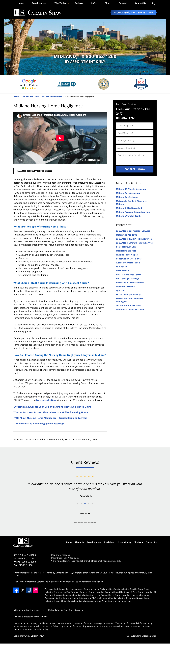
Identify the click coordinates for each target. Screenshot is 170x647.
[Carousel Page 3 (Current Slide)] (85, 504)
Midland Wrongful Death (128, 216)
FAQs (93, 3)
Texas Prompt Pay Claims (128, 305)
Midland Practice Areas (129, 183)
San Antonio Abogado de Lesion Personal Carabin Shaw (77, 581)
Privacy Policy (124, 542)
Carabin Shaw (37, 635)
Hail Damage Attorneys (127, 278)
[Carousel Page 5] (92, 504)
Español (123, 3)
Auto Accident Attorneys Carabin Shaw (31, 581)
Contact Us (140, 3)
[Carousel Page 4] (89, 504)
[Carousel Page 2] (81, 504)
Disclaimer (109, 542)
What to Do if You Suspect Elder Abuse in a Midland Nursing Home (50, 412)
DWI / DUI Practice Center (128, 274)
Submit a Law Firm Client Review (85, 522)
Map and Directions (60, 555)
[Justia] (29, 590)
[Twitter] (23, 590)
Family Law (121, 266)
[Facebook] (16, 590)
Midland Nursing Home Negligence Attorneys (38, 423)
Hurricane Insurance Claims (130, 282)
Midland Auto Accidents (128, 193)
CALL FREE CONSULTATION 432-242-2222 (34, 171)
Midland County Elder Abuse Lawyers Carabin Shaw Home (37, 12)
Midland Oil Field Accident (129, 208)
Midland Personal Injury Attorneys (133, 212)
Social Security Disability (128, 294)
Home (21, 3)
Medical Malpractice (126, 250)
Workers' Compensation (128, 262)
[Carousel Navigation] (85, 503)
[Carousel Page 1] (77, 504)
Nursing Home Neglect (127, 254)
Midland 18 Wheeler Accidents (131, 189)
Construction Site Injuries (129, 258)
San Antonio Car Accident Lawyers (133, 230)
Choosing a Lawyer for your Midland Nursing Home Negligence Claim (52, 406)
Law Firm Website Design (141, 635)
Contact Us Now (135, 169)
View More (85, 513)
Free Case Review (126, 104)
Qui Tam (120, 290)
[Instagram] (35, 590)
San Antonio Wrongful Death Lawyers (134, 242)
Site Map (138, 542)
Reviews (79, 3)
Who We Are (60, 3)
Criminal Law (122, 270)
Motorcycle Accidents (126, 234)
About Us (79, 542)
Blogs (107, 3)
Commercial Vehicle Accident (130, 309)
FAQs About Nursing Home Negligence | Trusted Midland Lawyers (50, 417)
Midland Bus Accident (127, 197)
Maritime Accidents (125, 286)
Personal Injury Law (126, 246)
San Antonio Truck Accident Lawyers (134, 238)
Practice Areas (39, 3)
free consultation (46, 399)
